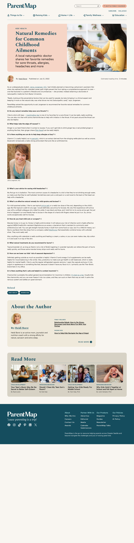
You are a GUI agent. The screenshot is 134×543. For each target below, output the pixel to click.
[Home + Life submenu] (74, 15)
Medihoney (53, 230)
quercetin (34, 139)
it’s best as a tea (77, 275)
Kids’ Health (21, 29)
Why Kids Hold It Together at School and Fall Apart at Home (109, 388)
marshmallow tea (32, 115)
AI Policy (116, 419)
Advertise (85, 416)
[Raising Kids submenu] (49, 15)
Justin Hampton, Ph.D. (105, 392)
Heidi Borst (23, 79)
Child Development (18, 385)
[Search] (98, 6)
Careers (68, 419)
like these (39, 130)
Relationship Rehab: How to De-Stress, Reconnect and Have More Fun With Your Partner (70, 324)
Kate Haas (44, 392)
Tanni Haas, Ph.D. (75, 392)
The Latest (122, 11)
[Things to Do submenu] (23, 15)
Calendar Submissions (86, 426)
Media (83, 422)
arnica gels (45, 206)
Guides (100, 419)
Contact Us (70, 422)
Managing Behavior (46, 385)
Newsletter (101, 422)
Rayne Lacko (16, 392)
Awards (68, 425)
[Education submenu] (126, 15)
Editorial (84, 419)
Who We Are (70, 416)
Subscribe (112, 11)
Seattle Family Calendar (115, 6)
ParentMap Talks (104, 425)
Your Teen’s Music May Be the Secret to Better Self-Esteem (23, 388)
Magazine (101, 416)
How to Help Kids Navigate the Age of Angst (71, 333)
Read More (83, 342)
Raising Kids (25, 292)
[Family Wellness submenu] (103, 15)
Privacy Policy (119, 416)
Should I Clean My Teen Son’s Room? (51, 388)
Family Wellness (60, 319)
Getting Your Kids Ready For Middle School (80, 388)
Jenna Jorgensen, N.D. (38, 87)
